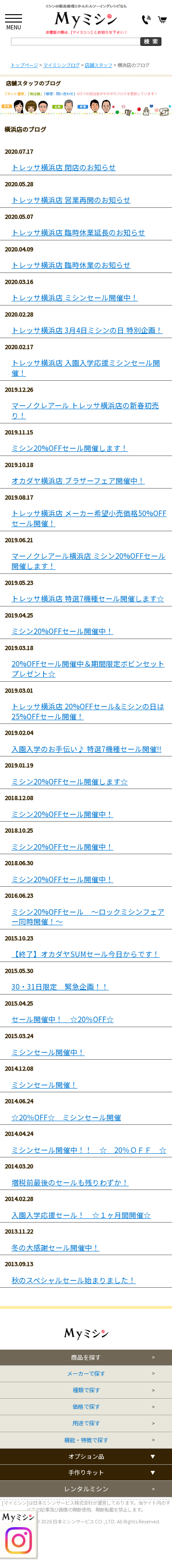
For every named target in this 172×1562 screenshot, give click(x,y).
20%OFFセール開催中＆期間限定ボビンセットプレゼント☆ (88, 668)
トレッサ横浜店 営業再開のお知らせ (71, 200)
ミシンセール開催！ (44, 1085)
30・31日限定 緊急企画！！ (60, 986)
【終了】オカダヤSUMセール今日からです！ (85, 954)
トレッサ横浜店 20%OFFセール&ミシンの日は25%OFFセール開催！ (87, 711)
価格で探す (86, 1407)
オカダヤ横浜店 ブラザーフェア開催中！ (78, 480)
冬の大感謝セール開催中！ (55, 1247)
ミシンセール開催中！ (48, 1052)
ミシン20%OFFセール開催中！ (62, 631)
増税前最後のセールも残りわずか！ (70, 1182)
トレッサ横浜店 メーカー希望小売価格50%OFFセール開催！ (88, 518)
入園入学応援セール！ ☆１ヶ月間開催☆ (81, 1215)
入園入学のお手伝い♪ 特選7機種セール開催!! (86, 749)
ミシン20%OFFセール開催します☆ (69, 781)
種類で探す (86, 1390)
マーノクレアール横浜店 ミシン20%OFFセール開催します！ (88, 561)
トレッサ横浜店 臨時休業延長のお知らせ (78, 232)
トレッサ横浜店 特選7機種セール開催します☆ (87, 598)
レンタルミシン (86, 1488)
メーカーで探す (86, 1374)
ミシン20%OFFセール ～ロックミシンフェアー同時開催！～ (88, 917)
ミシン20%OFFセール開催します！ (69, 448)
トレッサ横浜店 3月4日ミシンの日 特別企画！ (87, 330)
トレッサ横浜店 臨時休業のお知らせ (71, 265)
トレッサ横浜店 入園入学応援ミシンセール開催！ (85, 368)
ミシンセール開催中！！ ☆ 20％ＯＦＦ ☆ (88, 1150)
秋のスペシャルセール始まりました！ (73, 1280)
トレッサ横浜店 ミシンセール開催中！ (74, 297)
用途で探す (86, 1423)
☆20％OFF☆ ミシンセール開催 (66, 1117)
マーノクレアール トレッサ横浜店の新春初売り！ (85, 410)
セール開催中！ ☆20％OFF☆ (62, 1019)
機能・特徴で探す (86, 1440)
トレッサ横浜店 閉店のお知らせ (63, 167)
